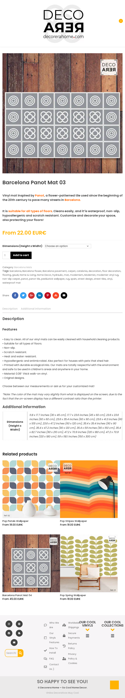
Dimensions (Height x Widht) (22, 246)
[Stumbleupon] (56, 295)
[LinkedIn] (39, 295)
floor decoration (111, 271)
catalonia (82, 271)
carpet (72, 271)
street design (85, 278)
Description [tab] (10, 309)
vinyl (109, 278)
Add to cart (21, 255)
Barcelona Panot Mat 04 (17, 595)
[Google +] (31, 295)
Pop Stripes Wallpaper (73, 521)
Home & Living (28, 275)
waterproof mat (11, 282)
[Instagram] (9, 624)
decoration (95, 271)
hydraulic (57, 275)
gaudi (15, 275)
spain (74, 278)
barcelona (15, 271)
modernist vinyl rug (107, 275)
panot (24, 278)
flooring (6, 275)
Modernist (90, 275)
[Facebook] (15, 295)
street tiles (100, 278)
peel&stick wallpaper (53, 278)
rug (67, 278)
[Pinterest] (47, 295)
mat (66, 275)
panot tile (34, 278)
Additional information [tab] (36, 309)
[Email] (64, 295)
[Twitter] (23, 295)
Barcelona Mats (23, 267)
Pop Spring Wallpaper (73, 595)
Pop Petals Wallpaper (15, 521)
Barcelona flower (32, 271)
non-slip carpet (11, 278)
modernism (76, 275)
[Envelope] (14, 642)
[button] (87, 636)
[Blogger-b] (19, 633)
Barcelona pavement (55, 271)
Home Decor (44, 275)
